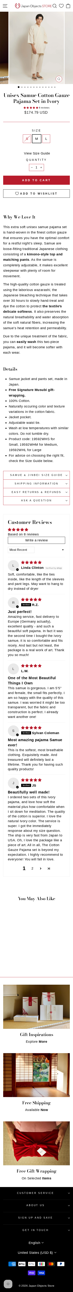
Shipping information (36, 483)
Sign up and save (35, 1217)
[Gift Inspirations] (36, 1007)
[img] (31, 562)
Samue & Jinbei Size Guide (36, 475)
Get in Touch (35, 1230)
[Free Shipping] (36, 1075)
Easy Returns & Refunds (36, 492)
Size (36, 130)
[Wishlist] (61, 5)
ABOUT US (35, 1205)
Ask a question (36, 500)
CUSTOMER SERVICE (35, 1193)
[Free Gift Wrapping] (36, 1143)
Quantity (36, 159)
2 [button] (32, 868)
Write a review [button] (36, 540)
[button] (31, 107)
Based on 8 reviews (23, 534)
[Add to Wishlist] (23, 935)
